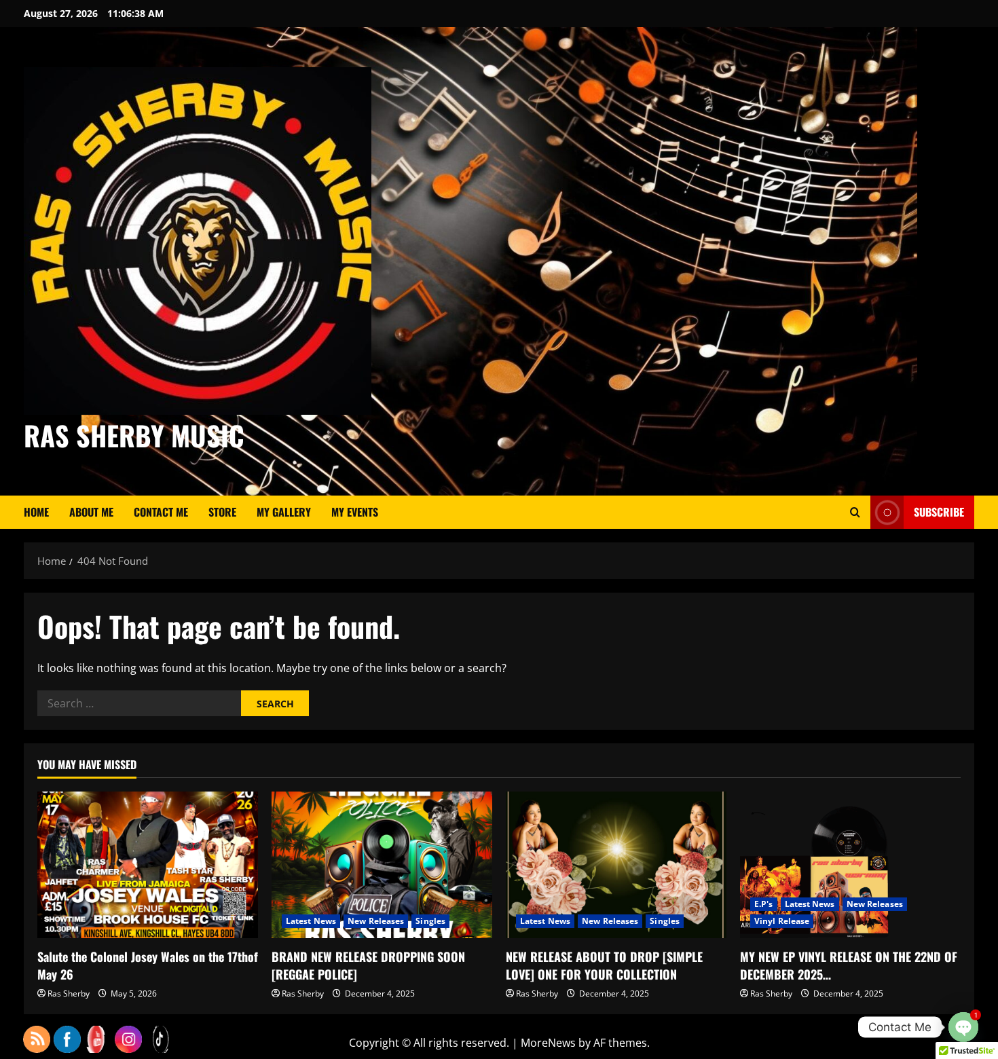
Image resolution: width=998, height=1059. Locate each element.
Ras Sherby (69, 993)
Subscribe (939, 512)
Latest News (311, 921)
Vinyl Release (781, 921)
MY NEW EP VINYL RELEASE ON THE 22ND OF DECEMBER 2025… (848, 965)
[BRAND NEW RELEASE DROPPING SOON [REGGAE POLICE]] (382, 865)
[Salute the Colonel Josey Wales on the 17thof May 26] (147, 865)
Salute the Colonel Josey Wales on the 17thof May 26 (147, 965)
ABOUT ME (91, 512)
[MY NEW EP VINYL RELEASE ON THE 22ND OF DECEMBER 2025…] (850, 865)
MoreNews (548, 1042)
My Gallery (284, 512)
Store (222, 512)
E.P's (763, 904)
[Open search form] (855, 512)
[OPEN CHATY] (963, 1027)
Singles (430, 921)
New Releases (376, 921)
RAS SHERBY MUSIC (134, 435)
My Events (354, 512)
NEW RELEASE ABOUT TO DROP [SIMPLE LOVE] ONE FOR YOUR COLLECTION (604, 965)
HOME (36, 512)
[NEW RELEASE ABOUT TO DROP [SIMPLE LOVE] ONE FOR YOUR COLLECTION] (616, 865)
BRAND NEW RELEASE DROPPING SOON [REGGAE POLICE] (368, 965)
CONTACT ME (161, 512)
